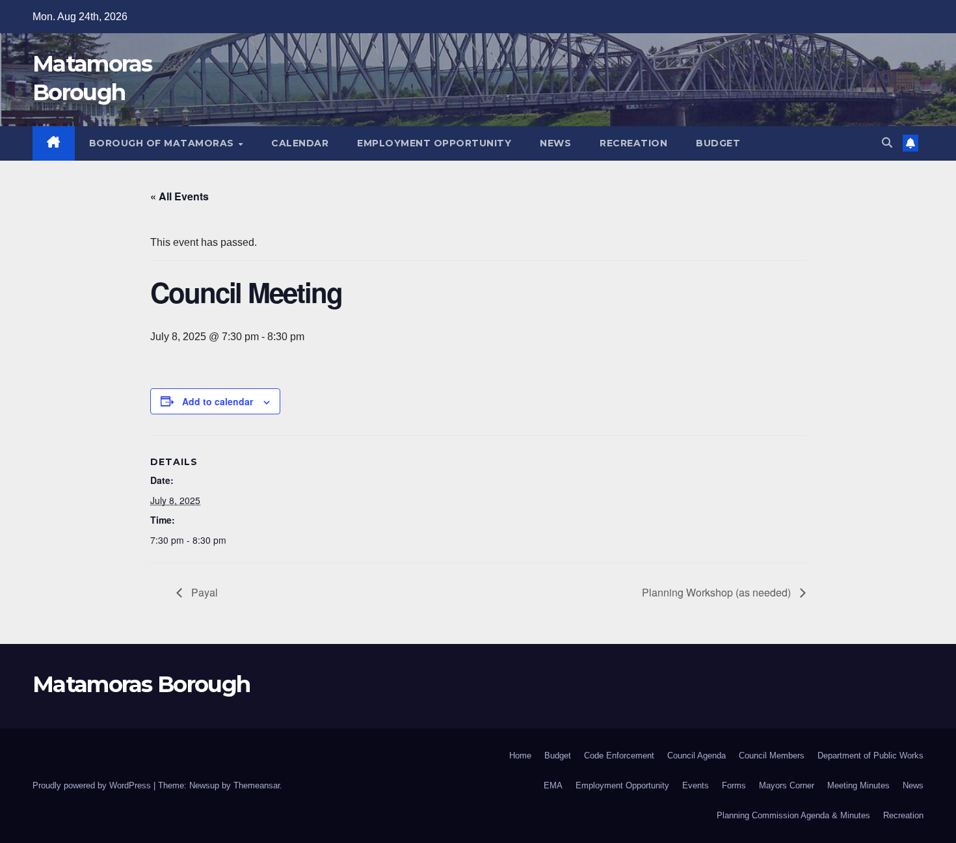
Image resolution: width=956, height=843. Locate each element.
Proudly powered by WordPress (93, 785)
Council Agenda (696, 755)
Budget (718, 143)
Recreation (633, 143)
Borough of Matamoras (163, 143)
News (555, 143)
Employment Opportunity (434, 143)
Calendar (299, 143)
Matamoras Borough (141, 684)
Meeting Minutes (858, 785)
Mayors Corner (786, 785)
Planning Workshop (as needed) (717, 592)
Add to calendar (217, 401)
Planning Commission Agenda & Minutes (793, 815)
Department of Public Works (870, 755)
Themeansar (256, 785)
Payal (203, 592)
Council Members (771, 755)
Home (520, 755)
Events (695, 785)
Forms (734, 785)
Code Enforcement (619, 755)
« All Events (179, 196)
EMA (553, 785)
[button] (887, 142)
